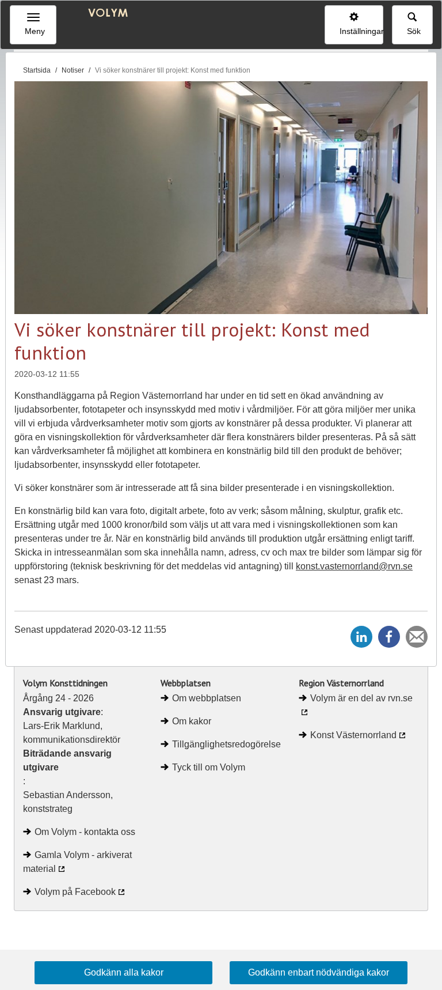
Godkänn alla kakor (123, 972)
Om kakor (191, 721)
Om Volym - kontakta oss (85, 832)
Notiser (73, 70)
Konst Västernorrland (353, 735)
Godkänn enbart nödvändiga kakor (318, 972)
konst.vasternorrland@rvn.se (354, 566)
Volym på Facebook (75, 892)
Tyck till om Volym (208, 767)
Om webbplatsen (206, 698)
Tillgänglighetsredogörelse (226, 744)
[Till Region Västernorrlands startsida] (105, 14)
